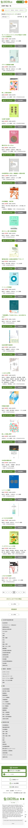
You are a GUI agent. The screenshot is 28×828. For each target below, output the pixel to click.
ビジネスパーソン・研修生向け (9, 625)
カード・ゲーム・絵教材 (8, 678)
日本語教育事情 (6, 746)
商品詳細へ (21, 46)
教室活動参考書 (6, 727)
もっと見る (13, 604)
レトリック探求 (6, 490)
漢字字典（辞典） (6, 691)
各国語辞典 (5, 708)
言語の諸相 (5, 752)
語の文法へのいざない (8, 145)
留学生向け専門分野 (7, 629)
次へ (24, 592)
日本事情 (4, 663)
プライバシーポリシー (8, 792)
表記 (3, 740)
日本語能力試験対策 (7, 650)
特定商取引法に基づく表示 (20, 792)
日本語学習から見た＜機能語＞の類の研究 (13, 173)
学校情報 (4, 659)
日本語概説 (5, 729)
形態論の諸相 (5, 406)
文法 (3, 633)
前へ (4, 592)
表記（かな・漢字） (7, 646)
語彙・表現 (5, 644)
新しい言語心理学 (7, 434)
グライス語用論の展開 (8, 64)
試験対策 (4, 744)
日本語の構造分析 (7, 460)
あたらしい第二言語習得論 (9, 231)
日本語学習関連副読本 (7, 661)
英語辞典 (4, 693)
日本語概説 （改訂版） (8, 201)
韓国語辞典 (5, 695)
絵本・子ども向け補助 (7, 680)
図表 (3, 682)
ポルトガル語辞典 (6, 703)
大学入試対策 (5, 657)
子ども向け (5, 631)
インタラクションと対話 (8, 546)
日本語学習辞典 (6, 689)
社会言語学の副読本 (7, 345)
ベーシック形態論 (7, 287)
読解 (3, 635)
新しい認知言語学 (7, 92)
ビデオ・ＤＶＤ (6, 672)
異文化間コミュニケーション (9, 748)
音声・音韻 (5, 731)
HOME (7, 790)
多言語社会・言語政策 (7, 750)
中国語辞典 (5, 699)
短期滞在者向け (6, 627)
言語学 (4, 742)
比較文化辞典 (5, 718)
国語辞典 (4, 710)
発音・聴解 (5, 637)
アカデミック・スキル (7, 755)
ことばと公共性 (6, 373)
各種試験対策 (5, 654)
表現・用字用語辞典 (7, 716)
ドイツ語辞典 (5, 701)
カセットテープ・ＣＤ (7, 676)
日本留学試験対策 (6, 652)
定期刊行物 (5, 665)
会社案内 (12, 790)
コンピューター (6, 674)
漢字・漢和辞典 (6, 712)
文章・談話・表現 (6, 735)
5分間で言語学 (6, 119)
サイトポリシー (18, 790)
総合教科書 (5, 623)
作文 (3, 640)
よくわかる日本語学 (7, 518)
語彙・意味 (5, 733)
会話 (3, 642)
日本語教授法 (5, 725)
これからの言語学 (7, 576)
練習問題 (4, 648)
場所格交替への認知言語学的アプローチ (13, 259)
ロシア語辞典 (5, 706)
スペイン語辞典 (6, 697)
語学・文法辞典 (6, 714)
